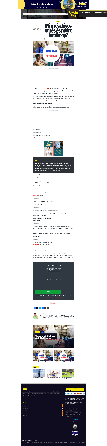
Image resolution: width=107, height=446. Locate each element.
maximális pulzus (47, 90)
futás (48, 391)
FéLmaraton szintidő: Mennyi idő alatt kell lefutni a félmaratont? (45, 337)
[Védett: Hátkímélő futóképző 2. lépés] (53, 373)
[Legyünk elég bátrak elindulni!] (39, 373)
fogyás (45, 391)
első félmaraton (35, 391)
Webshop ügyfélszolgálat (63, 442)
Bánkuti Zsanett (25, 391)
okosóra (50, 393)
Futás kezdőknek (31, 13)
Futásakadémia (85, 12)
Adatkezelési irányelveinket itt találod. (53, 297)
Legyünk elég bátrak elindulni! (38, 377)
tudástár (53, 303)
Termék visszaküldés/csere (50, 442)
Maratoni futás (62, 13)
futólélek (58, 391)
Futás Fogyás (37, 13)
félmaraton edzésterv (35, 393)
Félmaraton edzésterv (55, 13)
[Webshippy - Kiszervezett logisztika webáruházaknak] (75, 433)
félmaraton (28, 393)
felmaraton (40, 391)
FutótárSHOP (29, 442)
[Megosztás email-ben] (45, 308)
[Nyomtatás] (48, 308)
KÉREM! (48, 292)
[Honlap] (40, 322)
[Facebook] (35, 308)
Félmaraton (49, 13)
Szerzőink (79, 442)
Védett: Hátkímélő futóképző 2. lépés (53, 377)
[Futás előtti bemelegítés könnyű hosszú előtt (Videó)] (68, 373)
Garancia (43, 442)
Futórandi (83, 442)
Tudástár (38, 28)
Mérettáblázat (57, 442)
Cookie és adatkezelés (71, 442)
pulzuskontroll (25, 395)
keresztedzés (41, 393)
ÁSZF (76, 442)
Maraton (35, 204)
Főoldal (35, 28)
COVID (30, 391)
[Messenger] (43, 308)
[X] (37, 308)
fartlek (47, 88)
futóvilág (24, 393)
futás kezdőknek (52, 391)
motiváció (46, 393)
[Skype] (40, 308)
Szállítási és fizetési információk (37, 442)
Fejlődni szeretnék (26, 413)
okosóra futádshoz (56, 393)
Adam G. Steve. (43, 313)
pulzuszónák (30, 395)
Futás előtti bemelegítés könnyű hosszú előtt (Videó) (67, 378)
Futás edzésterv (43, 13)
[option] (53, 336)
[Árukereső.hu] (75, 420)
